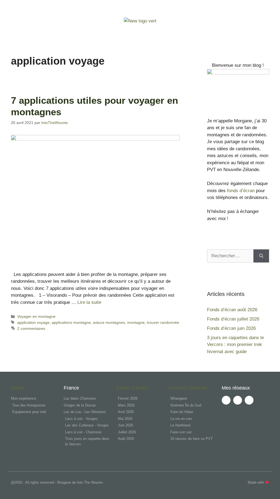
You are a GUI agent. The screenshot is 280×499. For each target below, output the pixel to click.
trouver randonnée (163, 322)
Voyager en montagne (36, 316)
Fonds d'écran (131, 388)
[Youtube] (226, 400)
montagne (136, 322)
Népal (17, 388)
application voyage (33, 322)
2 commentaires (31, 328)
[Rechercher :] (230, 256)
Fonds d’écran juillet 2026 (233, 319)
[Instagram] (237, 400)
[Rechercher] (261, 256)
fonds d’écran (240, 190)
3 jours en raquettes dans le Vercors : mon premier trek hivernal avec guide (235, 344)
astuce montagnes (109, 322)
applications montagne (71, 322)
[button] (140, 31)
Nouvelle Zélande (188, 388)
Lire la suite (89, 302)
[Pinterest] (249, 400)
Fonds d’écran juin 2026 (231, 328)
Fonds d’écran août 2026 (232, 309)
